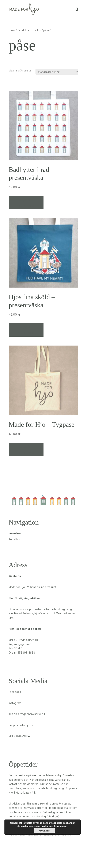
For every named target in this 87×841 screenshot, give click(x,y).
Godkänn (44, 830)
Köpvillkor (15, 539)
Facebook (15, 692)
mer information (58, 826)
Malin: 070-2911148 (20, 736)
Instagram (15, 703)
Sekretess (15, 533)
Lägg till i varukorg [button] (26, 202)
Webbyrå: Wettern (54, 835)
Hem (12, 30)
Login (69, 835)
